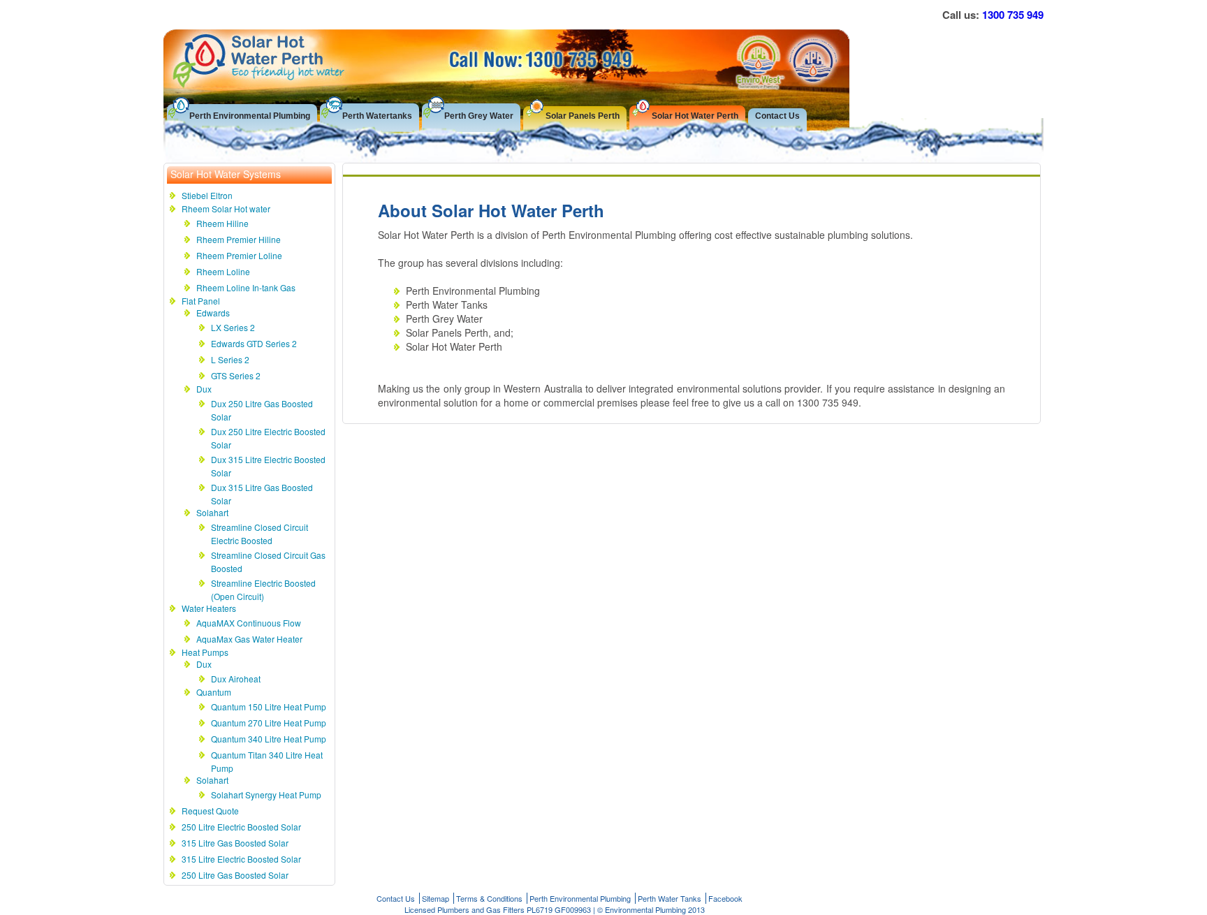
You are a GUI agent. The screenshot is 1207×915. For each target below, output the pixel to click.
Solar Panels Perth (583, 116)
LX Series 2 (233, 327)
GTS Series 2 (236, 375)
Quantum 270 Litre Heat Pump (268, 723)
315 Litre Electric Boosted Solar (241, 859)
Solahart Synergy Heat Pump (266, 794)
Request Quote (210, 811)
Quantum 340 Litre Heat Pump (268, 739)
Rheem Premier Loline (239, 255)
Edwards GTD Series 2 (254, 343)
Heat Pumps (205, 652)
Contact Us (777, 116)
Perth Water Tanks (669, 898)
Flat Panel (201, 301)
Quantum (213, 692)
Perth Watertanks (377, 116)
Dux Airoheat (236, 679)
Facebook (725, 898)
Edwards (213, 313)
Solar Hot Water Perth (695, 116)
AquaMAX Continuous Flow (248, 623)
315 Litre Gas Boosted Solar (235, 843)
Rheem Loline (223, 271)
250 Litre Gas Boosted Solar (235, 875)
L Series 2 (230, 359)
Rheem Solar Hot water (226, 208)
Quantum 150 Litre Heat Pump (268, 706)
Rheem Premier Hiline (238, 239)
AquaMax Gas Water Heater (249, 639)
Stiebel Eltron (207, 195)
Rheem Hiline (222, 223)
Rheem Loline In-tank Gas (245, 287)
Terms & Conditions (489, 898)
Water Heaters (209, 608)
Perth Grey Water (478, 116)
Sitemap (435, 898)
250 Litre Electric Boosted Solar (241, 827)
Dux (204, 389)
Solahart (212, 512)
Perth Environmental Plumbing (249, 116)
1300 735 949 (1013, 14)
